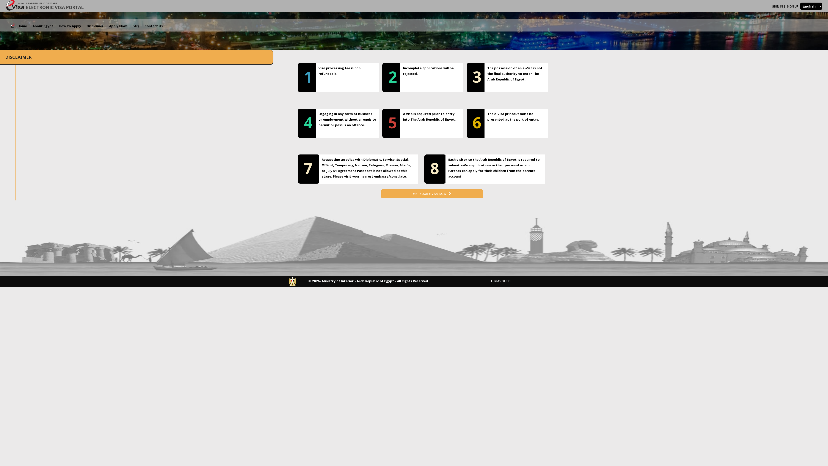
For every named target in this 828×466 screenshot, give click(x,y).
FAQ (135, 26)
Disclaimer (95, 26)
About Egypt (43, 26)
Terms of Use (501, 281)
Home (22, 26)
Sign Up (793, 6)
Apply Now (118, 26)
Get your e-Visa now (431, 194)
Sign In (778, 6)
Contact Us (153, 26)
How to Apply (70, 26)
